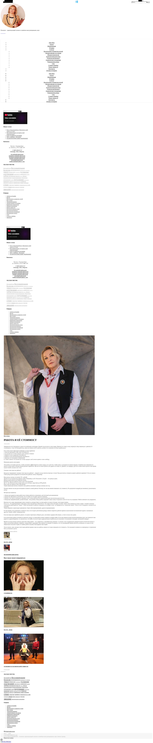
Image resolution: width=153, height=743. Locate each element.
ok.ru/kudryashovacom (17, 160)
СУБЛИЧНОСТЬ (8, 593)
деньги (5, 172)
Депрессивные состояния (53, 53)
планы (12, 180)
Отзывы (51, 48)
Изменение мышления (13, 204)
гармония (27, 170)
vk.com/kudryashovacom (17, 154)
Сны (53, 64)
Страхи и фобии (53, 65)
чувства (22, 187)
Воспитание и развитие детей (53, 51)
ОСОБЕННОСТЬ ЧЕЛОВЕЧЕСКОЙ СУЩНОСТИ (16, 666)
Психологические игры (53, 57)
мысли (18, 176)
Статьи (51, 50)
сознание (26, 183)
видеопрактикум (15, 170)
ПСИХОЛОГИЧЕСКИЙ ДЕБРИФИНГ (17, 138)
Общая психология (53, 55)
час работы (14, 531)
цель (13, 187)
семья (21, 183)
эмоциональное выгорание (17, 189)
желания (10, 174)
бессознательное (18, 168)
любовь (5, 176)
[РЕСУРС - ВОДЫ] (7, 537)
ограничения (7, 178)
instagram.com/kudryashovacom (17, 155)
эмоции (7, 189)
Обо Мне (51, 43)
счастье (11, 185)
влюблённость (22, 170)
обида (21, 176)
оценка (6, 531)
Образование (51, 46)
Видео (8, 197)
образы (24, 176)
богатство (6, 170)
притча (11, 181)
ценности (17, 187)
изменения (23, 174)
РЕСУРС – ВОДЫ (8, 629)
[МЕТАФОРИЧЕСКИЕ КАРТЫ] (7, 550)
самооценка (16, 183)
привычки (6, 181)
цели (10, 187)
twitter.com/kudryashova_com (17, 161)
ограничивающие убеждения (19, 178)
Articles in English (51, 71)
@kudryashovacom (10, 731)
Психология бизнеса (53, 58)
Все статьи (9, 200)
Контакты (52, 69)
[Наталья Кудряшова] (13, 27)
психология (15, 181)
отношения (6, 180)
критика (27, 174)
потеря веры (29, 295)
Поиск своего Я (53, 67)
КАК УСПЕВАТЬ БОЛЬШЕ (14, 135)
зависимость (17, 174)
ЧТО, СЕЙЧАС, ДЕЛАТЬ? (14, 137)
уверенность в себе (25, 185)
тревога (16, 185)
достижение (17, 172)
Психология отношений (53, 60)
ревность (11, 183)
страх (6, 185)
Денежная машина (12, 202)
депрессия (12, 172)
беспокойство (7, 168)
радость (19, 181)
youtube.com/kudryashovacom (17, 158)
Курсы (52, 44)
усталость (5, 187)
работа (9, 531)
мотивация (12, 176)
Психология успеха (53, 62)
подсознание (19, 180)
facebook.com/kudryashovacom (17, 157)
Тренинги (9, 217)
